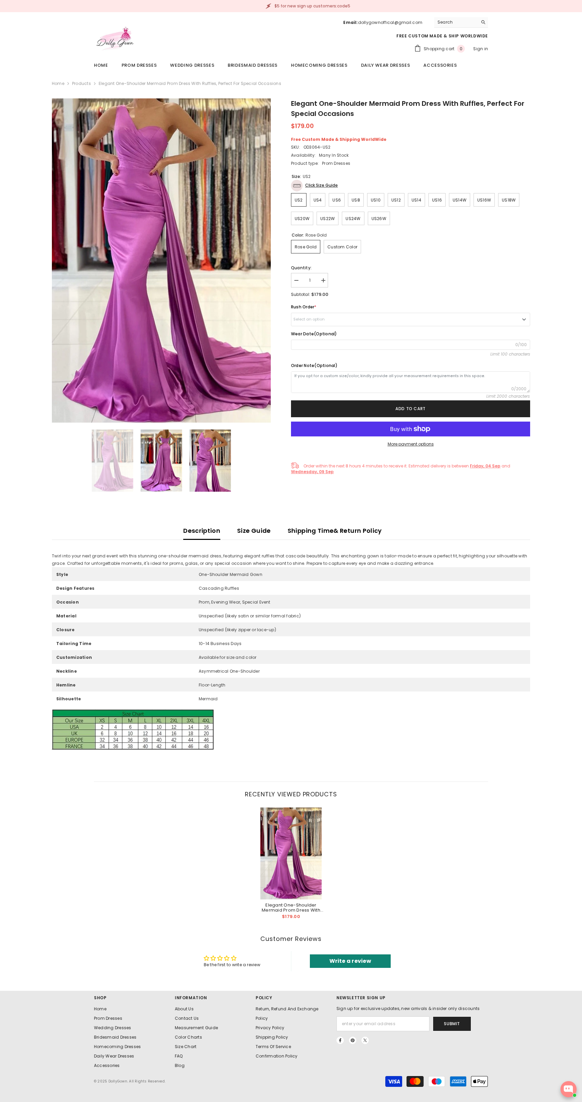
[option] (161, 260)
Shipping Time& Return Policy (335, 530)
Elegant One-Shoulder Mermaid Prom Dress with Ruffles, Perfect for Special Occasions (291, 907)
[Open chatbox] (568, 1089)
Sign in (480, 49)
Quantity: (301, 268)
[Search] (461, 22)
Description (201, 530)
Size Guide (254, 530)
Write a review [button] (350, 961)
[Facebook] (340, 1040)
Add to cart (410, 408)
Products (81, 83)
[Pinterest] (352, 1040)
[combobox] (456, 22)
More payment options (411, 444)
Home (58, 83)
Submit (452, 1024)
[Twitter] (365, 1040)
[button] (314, 185)
